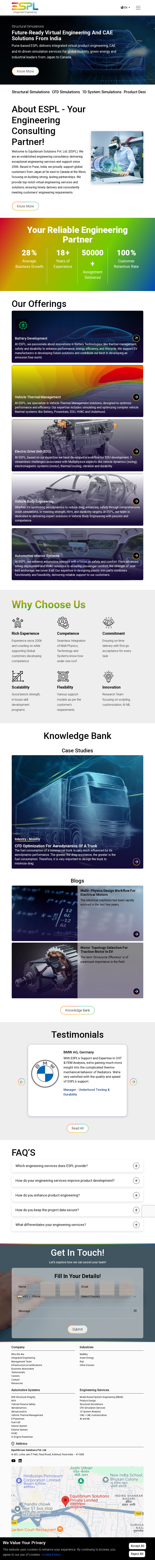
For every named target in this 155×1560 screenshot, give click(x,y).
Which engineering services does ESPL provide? (52, 1166)
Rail (82, 1361)
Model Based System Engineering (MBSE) (101, 1397)
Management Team (21, 1361)
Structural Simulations (91, 1404)
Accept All (137, 1546)
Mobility (84, 1354)
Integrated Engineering (23, 1358)
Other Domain (87, 1365)
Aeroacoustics (19, 1411)
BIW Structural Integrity (23, 1397)
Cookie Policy (50, 1554)
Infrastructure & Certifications (26, 1365)
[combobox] (23, 1296)
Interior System (19, 1426)
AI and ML (85, 1418)
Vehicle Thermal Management (27, 1415)
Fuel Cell (15, 1422)
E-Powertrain (17, 1418)
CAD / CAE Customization (93, 1415)
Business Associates (22, 1368)
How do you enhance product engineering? (48, 1195)
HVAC (14, 1433)
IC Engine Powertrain (22, 1437)
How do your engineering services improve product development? (65, 1181)
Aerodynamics (19, 1408)
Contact (15, 1379)
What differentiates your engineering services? (51, 1225)
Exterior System (19, 1429)
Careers (15, 1376)
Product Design (88, 1400)
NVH (13, 1400)
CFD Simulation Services (92, 1408)
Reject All (137, 1554)
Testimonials (18, 1372)
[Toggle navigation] (138, 7)
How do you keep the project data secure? (47, 1210)
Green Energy (87, 1358)
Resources (17, 1383)
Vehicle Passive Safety (23, 1404)
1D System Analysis (90, 1411)
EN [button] (125, 7)
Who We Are (17, 1354)
